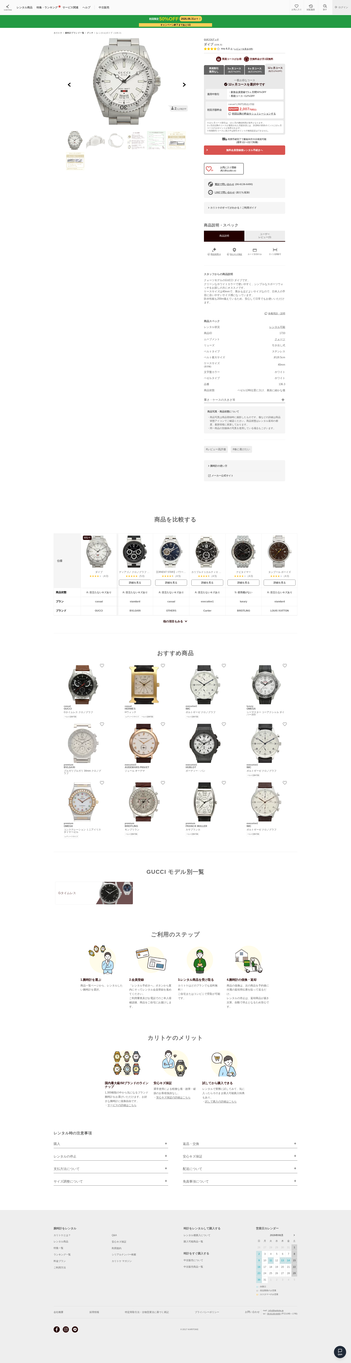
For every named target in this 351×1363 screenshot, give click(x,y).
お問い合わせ (252, 1312)
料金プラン (60, 1261)
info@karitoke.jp (276, 1310)
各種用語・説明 (276, 313)
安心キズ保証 (119, 1241)
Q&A (114, 1235)
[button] (75, 140)
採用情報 (94, 1312)
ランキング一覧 (62, 1254)
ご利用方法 (60, 1267)
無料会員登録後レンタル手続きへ (244, 150)
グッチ (90, 33)
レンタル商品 (61, 1241)
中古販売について (193, 1260)
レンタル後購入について (197, 1235)
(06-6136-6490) (234, 184)
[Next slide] (184, 84)
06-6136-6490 (274, 1314)
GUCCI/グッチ (211, 39)
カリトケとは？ (62, 1235)
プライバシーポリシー (207, 1312)
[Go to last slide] (69, 84)
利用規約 (116, 1248)
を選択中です (246, 84)
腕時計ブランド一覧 (74, 33)
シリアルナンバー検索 (124, 1254)
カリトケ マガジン (122, 1261)
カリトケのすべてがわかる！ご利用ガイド (233, 207)
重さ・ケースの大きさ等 (219, 399)
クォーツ (280, 339)
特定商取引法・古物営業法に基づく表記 (147, 1312)
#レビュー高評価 (216, 449)
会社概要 (58, 1312)
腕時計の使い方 (218, 465)
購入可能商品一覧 (193, 1241)
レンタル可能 (277, 327)
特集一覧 (58, 1248)
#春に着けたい (241, 449)
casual (231, 104)
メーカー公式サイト (222, 475)
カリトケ (58, 33)
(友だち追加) (232, 192)
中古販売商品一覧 (193, 1266)
